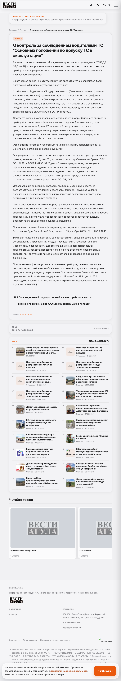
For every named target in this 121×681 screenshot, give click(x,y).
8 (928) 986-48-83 (72, 622)
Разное (23, 30)
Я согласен (105, 671)
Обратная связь (30, 640)
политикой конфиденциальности (68, 671)
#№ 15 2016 (26, 314)
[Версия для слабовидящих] (104, 5)
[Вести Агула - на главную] (14, 5)
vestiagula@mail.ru (72, 627)
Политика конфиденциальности (55, 640)
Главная (13, 30)
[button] (116, 5)
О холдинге (14, 640)
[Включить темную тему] (98, 5)
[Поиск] (91, 5)
